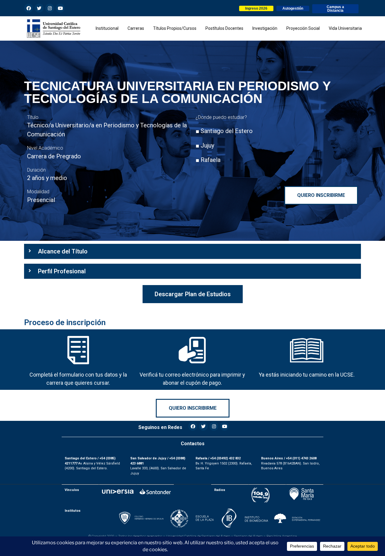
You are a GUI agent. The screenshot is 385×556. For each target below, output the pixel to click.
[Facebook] (28, 8)
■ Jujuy (205, 145)
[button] (256, 8)
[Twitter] (39, 8)
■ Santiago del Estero (224, 131)
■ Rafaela (208, 159)
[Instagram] (49, 8)
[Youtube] (60, 8)
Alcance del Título (63, 251)
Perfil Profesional (62, 271)
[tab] (192, 251)
